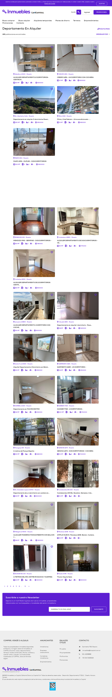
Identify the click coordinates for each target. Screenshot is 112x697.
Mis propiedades (65, 653)
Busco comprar (8, 21)
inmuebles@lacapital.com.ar (91, 650)
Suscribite (98, 609)
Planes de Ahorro (62, 21)
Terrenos (76, 21)
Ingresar (87, 12)
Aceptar (102, 3)
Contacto (20, 23)
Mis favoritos (64, 656)
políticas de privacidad (62, 679)
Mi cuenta (63, 649)
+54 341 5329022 (88, 658)
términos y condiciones (42, 679)
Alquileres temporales (43, 21)
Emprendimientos (91, 21)
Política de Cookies (49, 3)
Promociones (101, 12)
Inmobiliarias (44, 647)
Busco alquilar (24, 21)
